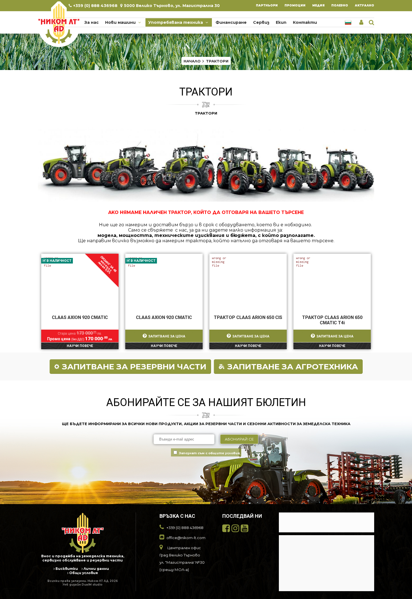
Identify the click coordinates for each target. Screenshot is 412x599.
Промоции (294, 5)
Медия (318, 5)
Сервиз (261, 22)
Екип (281, 22)
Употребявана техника (176, 22)
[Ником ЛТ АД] (59, 23)
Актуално (364, 5)
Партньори (267, 5)
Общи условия (83, 573)
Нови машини (121, 22)
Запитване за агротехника (292, 366)
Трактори (217, 61)
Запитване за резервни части (134, 366)
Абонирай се (239, 439)
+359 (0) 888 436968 (95, 5)
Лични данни (96, 569)
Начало (192, 61)
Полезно (339, 5)
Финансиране (231, 22)
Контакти (305, 22)
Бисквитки (66, 569)
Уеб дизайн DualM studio (83, 584)
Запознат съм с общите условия (209, 453)
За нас (91, 22)
